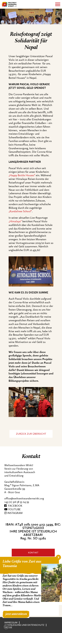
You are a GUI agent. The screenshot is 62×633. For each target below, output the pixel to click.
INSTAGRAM (15, 513)
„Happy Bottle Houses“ (22, 175)
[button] (6, 627)
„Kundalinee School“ (20, 211)
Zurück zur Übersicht (31, 433)
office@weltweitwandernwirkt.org (24, 498)
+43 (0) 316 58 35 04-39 (16, 502)
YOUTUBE (14, 509)
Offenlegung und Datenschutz (24, 625)
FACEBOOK (14, 505)
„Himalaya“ (15, 221)
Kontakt (33, 552)
